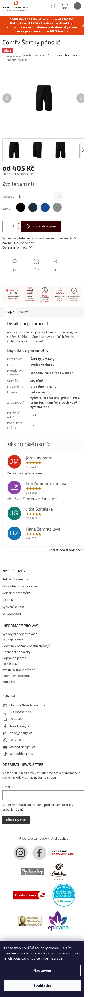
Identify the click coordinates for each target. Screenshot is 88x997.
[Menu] (77, 6)
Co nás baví (10, 664)
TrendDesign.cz (20, 726)
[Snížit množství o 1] (19, 229)
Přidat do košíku (44, 226)
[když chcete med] (58, 871)
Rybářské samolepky (34, 838)
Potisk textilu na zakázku (19, 586)
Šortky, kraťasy (42, 359)
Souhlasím (42, 985)
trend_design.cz (20, 733)
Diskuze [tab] (23, 312)
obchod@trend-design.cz (27, 705)
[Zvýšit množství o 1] (19, 223)
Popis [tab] (10, 312)
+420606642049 (20, 712)
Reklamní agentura (15, 579)
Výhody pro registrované (19, 634)
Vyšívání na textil (13, 607)
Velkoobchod (11, 614)
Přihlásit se (16, 820)
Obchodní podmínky (16, 652)
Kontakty (8, 681)
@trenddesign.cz (21, 754)
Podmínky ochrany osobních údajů (26, 646)
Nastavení (42, 970)
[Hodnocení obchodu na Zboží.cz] (30, 894)
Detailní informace (15, 247)
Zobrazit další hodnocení (66, 550)
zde (59, 958)
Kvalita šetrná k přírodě (18, 670)
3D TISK (7, 600)
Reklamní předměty (16, 593)
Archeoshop (60, 838)
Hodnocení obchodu (16, 676)
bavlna (6, 243)
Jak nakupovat (12, 640)
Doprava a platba (14, 658)
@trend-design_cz (22, 747)
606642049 (16, 719)
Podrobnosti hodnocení (63, 55)
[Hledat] (52, 6)
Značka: (18, 60)
